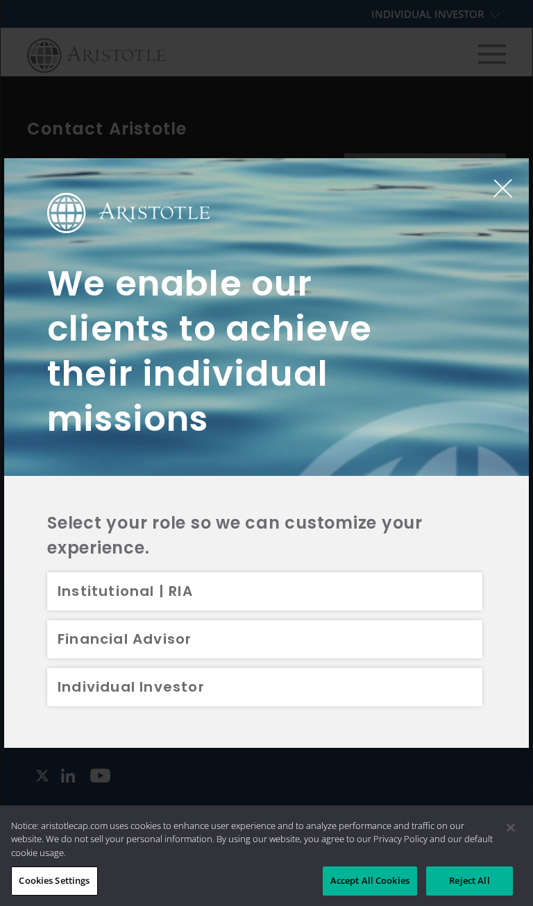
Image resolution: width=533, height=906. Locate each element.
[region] (266, 855)
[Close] (511, 827)
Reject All (469, 880)
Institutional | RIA (125, 591)
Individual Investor (131, 686)
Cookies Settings (54, 880)
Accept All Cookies (369, 880)
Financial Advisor (125, 639)
